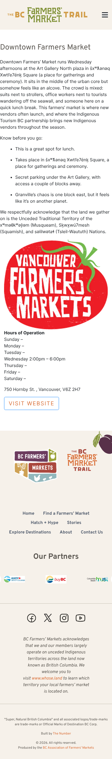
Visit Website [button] (31, 403)
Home (28, 514)
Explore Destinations (30, 532)
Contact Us (92, 532)
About (66, 532)
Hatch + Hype (44, 523)
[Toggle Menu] (105, 14)
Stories (74, 523)
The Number (62, 734)
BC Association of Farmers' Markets (68, 748)
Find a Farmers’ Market (66, 514)
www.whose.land (47, 678)
